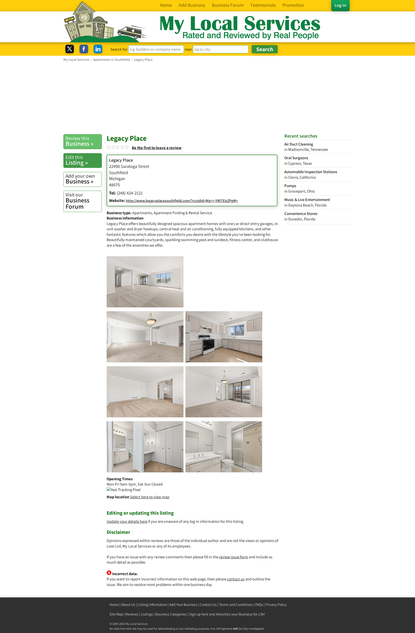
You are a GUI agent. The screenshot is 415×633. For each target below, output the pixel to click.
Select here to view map (149, 496)
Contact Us (208, 604)
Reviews (131, 614)
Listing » (77, 160)
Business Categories (171, 614)
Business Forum (77, 201)
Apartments (142, 212)
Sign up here (198, 614)
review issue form (233, 557)
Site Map (116, 614)
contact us (235, 579)
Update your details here (127, 521)
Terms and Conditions (236, 604)
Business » (79, 141)
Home (114, 604)
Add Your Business (183, 604)
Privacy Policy (276, 604)
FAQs (259, 604)
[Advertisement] (207, 97)
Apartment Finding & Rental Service (183, 212)
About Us (128, 604)
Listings (147, 614)
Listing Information (152, 604)
